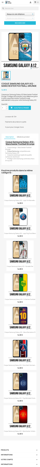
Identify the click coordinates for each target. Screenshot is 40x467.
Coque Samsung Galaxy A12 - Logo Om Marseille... (20, 200)
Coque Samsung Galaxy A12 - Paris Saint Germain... (20, 365)
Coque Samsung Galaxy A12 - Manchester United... (20, 431)
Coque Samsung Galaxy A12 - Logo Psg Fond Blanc (20, 233)
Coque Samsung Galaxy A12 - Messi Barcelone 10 (20, 332)
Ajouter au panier (20, 108)
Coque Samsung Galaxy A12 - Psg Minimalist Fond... (20, 398)
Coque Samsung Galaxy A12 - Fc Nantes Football (20, 299)
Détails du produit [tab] (23, 137)
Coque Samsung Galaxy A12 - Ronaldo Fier (20, 266)
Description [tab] (10, 137)
